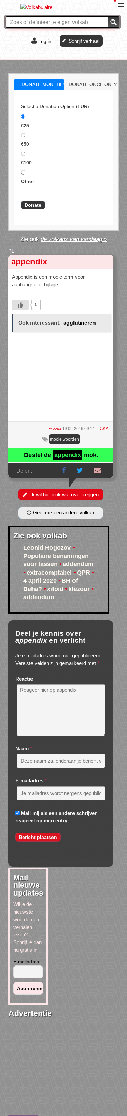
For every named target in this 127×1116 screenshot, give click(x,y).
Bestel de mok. (61, 455)
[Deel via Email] (97, 470)
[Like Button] (20, 305)
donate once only (93, 84)
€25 (25, 125)
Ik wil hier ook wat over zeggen (64, 494)
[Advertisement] (61, 379)
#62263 (55, 429)
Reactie (24, 679)
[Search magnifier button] (113, 22)
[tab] (39, 84)
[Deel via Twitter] (80, 470)
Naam (22, 748)
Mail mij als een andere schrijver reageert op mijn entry (56, 817)
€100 (26, 162)
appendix (29, 261)
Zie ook (63, 239)
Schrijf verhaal (84, 41)
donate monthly (43, 84)
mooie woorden (64, 439)
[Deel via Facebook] (64, 470)
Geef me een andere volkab (62, 512)
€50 (25, 144)
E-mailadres (29, 780)
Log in (44, 41)
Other (27, 181)
